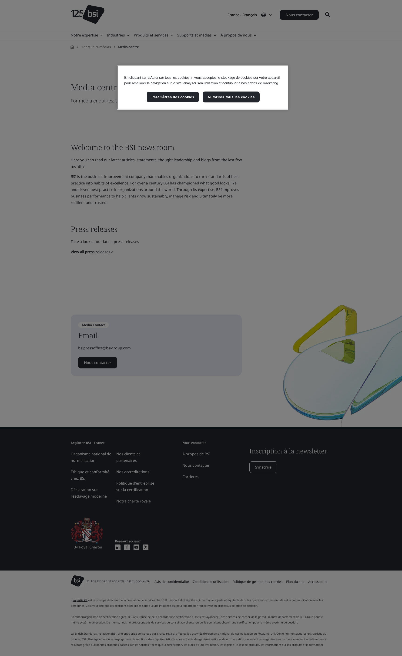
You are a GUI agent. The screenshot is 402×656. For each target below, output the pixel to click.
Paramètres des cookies (172, 97)
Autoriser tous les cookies (231, 97)
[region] (202, 88)
